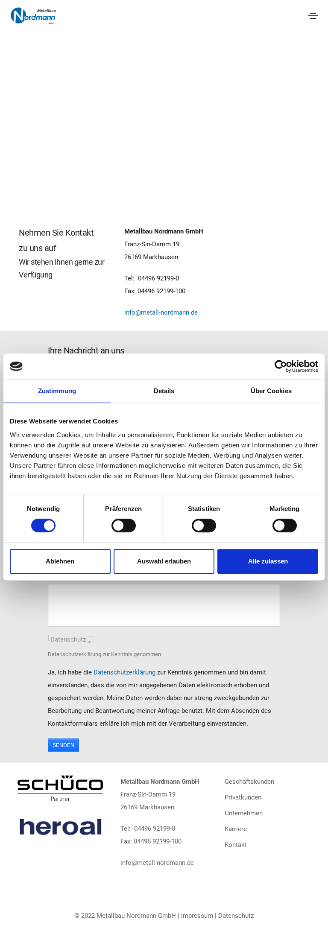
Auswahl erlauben (164, 561)
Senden (63, 745)
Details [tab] (164, 390)
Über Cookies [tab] (271, 390)
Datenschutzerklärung (124, 672)
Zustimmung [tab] (57, 390)
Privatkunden (243, 797)
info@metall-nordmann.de (161, 312)
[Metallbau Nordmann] (33, 15)
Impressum (197, 915)
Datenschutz (70, 641)
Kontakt (236, 845)
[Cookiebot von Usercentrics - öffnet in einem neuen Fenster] (280, 366)
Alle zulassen (268, 561)
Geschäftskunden (249, 781)
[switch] (123, 525)
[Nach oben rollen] (309, 915)
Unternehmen (244, 813)
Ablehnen (60, 561)
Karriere (236, 829)
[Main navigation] (313, 16)
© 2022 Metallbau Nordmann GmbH (125, 915)
